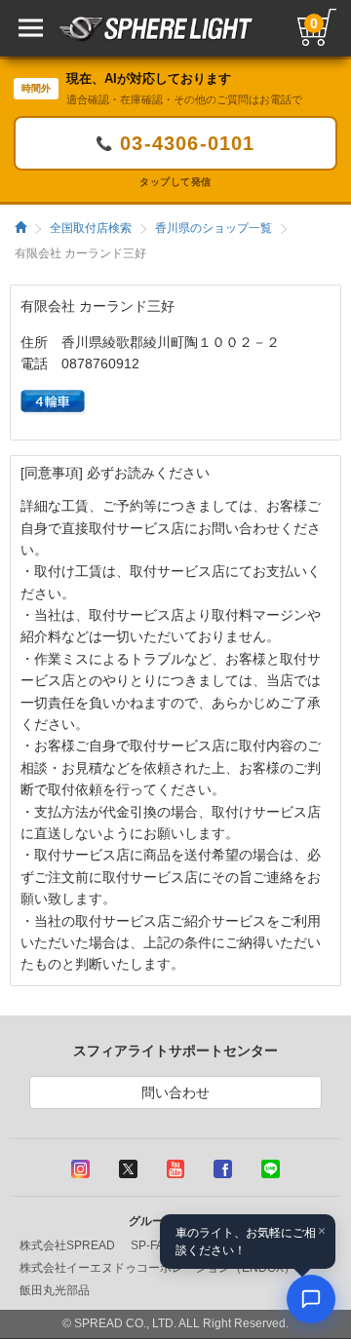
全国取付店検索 (91, 228)
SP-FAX (151, 1245)
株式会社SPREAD (67, 1245)
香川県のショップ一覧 (213, 228)
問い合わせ (175, 1092)
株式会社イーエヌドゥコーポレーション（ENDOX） (157, 1268)
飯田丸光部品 (55, 1290)
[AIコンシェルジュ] (311, 1299)
